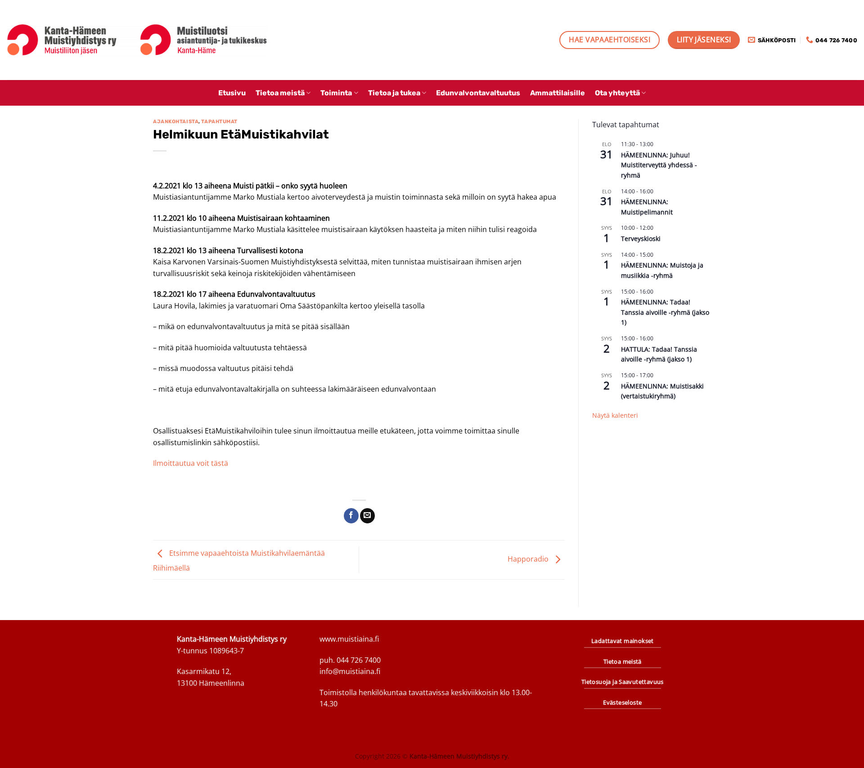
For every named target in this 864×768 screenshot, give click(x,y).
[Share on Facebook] (351, 515)
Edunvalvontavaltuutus (478, 93)
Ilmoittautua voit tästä (190, 463)
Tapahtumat (219, 122)
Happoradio (529, 559)
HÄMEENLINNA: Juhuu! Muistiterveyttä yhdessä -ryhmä (659, 165)
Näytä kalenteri (615, 415)
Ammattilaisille (557, 93)
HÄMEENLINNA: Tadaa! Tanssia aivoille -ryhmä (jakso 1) (665, 312)
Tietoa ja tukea (394, 93)
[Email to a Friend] (367, 515)
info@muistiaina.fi (350, 671)
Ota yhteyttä (617, 93)
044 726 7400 (359, 660)
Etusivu (232, 93)
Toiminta (336, 93)
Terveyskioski (641, 238)
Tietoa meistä (280, 93)
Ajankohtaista (175, 122)
